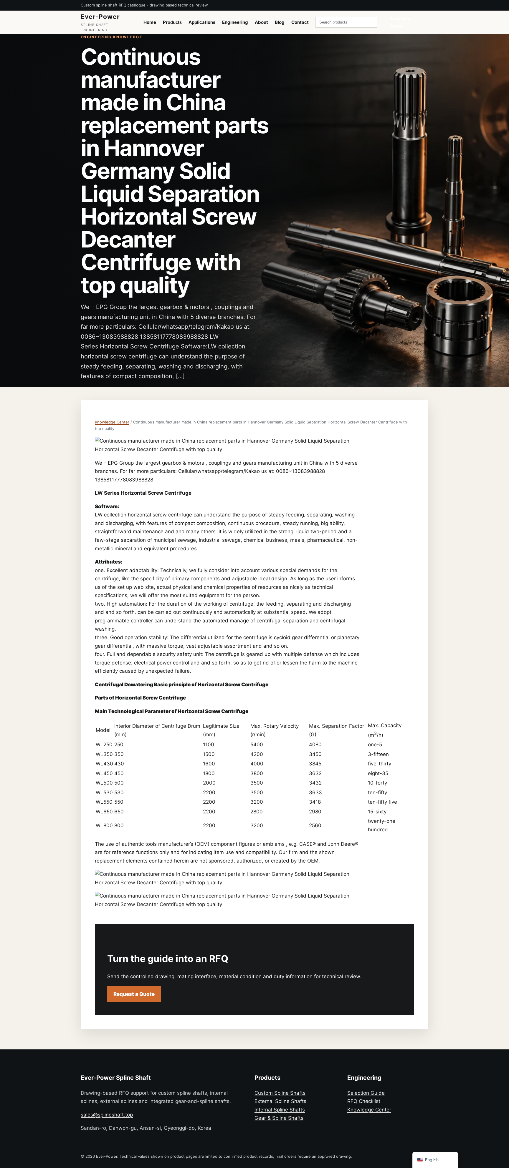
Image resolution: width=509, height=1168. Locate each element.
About (261, 22)
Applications (202, 22)
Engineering (235, 22)
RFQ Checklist (363, 1101)
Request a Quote (400, 22)
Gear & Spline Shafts (278, 1118)
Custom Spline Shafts (279, 1093)
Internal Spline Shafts (279, 1110)
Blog (280, 22)
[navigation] (435, 1160)
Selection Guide (366, 1093)
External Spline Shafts (280, 1101)
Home (149, 22)
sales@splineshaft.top (107, 1115)
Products (172, 22)
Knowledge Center (112, 422)
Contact (300, 22)
